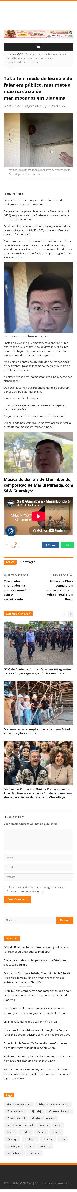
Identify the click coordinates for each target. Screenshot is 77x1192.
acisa (58, 1125)
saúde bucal (14, 1153)
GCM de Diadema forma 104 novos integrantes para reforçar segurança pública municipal (37, 671)
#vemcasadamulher (19, 1104)
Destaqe (12, 1139)
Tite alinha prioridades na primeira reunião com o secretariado (16, 590)
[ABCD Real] (38, 17)
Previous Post (18, 575)
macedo (45, 1146)
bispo (10, 1132)
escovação (13, 1146)
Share (51, 545)
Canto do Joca (24, 106)
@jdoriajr (36, 1111)
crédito (26, 1132)
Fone (30, 1146)
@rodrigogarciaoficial (20, 1125)
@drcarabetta (15, 1111)
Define (41, 1132)
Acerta (44, 1125)
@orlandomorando (43, 1118)
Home (10, 54)
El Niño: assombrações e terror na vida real (30, 1021)
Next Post (60, 575)
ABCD (19, 54)
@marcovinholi (16, 1118)
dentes (56, 1132)
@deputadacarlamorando (53, 1104)
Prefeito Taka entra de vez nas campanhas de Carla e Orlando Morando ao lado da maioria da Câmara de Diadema (37, 995)
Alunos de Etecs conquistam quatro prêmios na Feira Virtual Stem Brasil (59, 590)
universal (34, 1153)
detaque (48, 1139)
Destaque (29, 562)
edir (63, 1139)
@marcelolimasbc (59, 1111)
